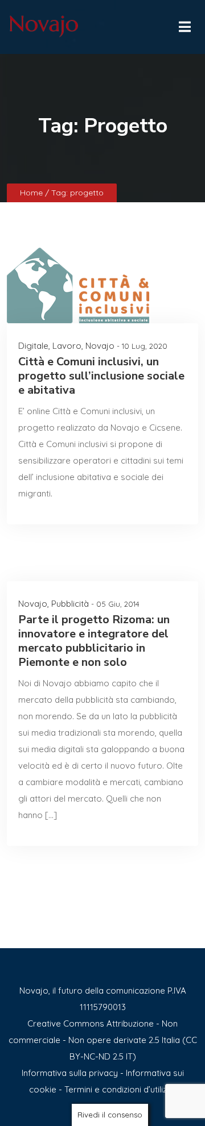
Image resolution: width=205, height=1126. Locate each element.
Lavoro (66, 345)
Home (32, 192)
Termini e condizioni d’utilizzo (120, 1089)
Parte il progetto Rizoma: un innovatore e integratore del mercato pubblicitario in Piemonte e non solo (94, 641)
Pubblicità (70, 603)
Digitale (33, 345)
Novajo (99, 345)
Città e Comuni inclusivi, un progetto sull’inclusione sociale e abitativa (101, 376)
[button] (184, 24)
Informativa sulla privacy (70, 1072)
